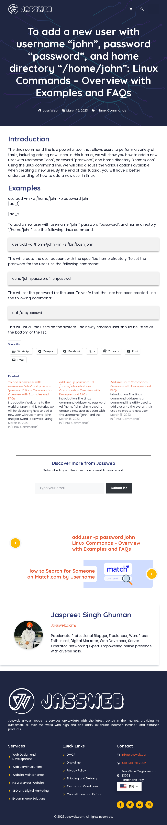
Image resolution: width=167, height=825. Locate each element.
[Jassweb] (30, 9)
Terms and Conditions (82, 786)
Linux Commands (112, 110)
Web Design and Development (24, 757)
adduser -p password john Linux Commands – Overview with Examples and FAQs (106, 543)
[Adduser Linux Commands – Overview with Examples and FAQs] (136, 400)
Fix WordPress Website (28, 783)
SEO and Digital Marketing (30, 791)
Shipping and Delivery (82, 778)
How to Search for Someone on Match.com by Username (61, 574)
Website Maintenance (28, 775)
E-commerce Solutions (28, 799)
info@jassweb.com (135, 755)
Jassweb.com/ (64, 625)
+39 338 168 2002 (134, 763)
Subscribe (119, 488)
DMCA (71, 755)
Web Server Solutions (27, 767)
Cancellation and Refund (84, 794)
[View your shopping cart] (130, 9)
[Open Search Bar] (142, 9)
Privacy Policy (76, 770)
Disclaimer (74, 762)
